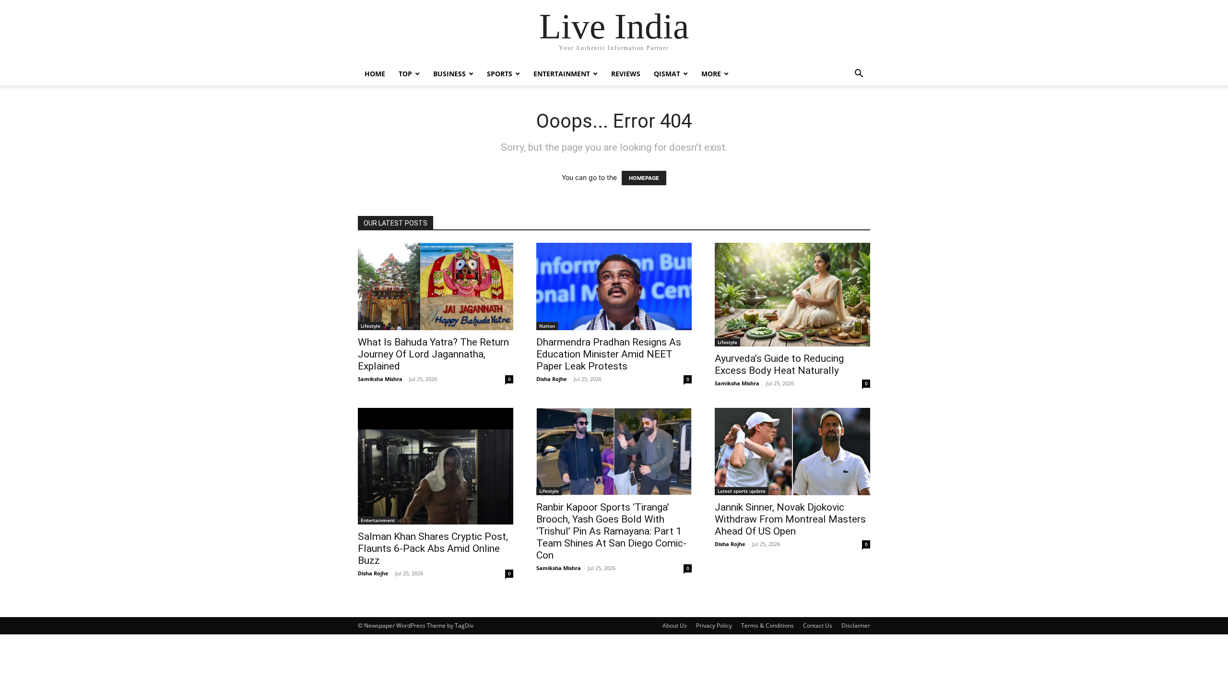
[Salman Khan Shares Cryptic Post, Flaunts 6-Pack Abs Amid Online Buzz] (435, 466)
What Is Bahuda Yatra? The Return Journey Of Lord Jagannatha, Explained (433, 354)
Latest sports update (742, 491)
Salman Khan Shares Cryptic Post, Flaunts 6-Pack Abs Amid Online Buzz (433, 548)
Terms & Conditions (767, 625)
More (711, 73)
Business (449, 73)
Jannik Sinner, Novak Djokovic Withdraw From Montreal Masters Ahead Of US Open (790, 519)
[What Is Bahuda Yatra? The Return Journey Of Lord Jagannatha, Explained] (435, 286)
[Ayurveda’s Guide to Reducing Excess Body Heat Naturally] (792, 294)
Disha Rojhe (551, 378)
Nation (547, 325)
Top (405, 73)
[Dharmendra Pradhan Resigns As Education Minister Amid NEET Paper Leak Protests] (614, 286)
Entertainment (561, 73)
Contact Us (817, 625)
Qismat (667, 73)
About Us (674, 625)
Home (375, 73)
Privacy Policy (714, 625)
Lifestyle (370, 325)
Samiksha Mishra (380, 378)
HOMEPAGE (644, 178)
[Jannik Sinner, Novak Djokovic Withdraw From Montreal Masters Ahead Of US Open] (792, 451)
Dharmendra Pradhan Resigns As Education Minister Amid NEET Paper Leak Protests (608, 354)
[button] (858, 74)
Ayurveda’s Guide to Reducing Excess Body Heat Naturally (779, 364)
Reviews (625, 73)
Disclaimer (855, 625)
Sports (499, 73)
